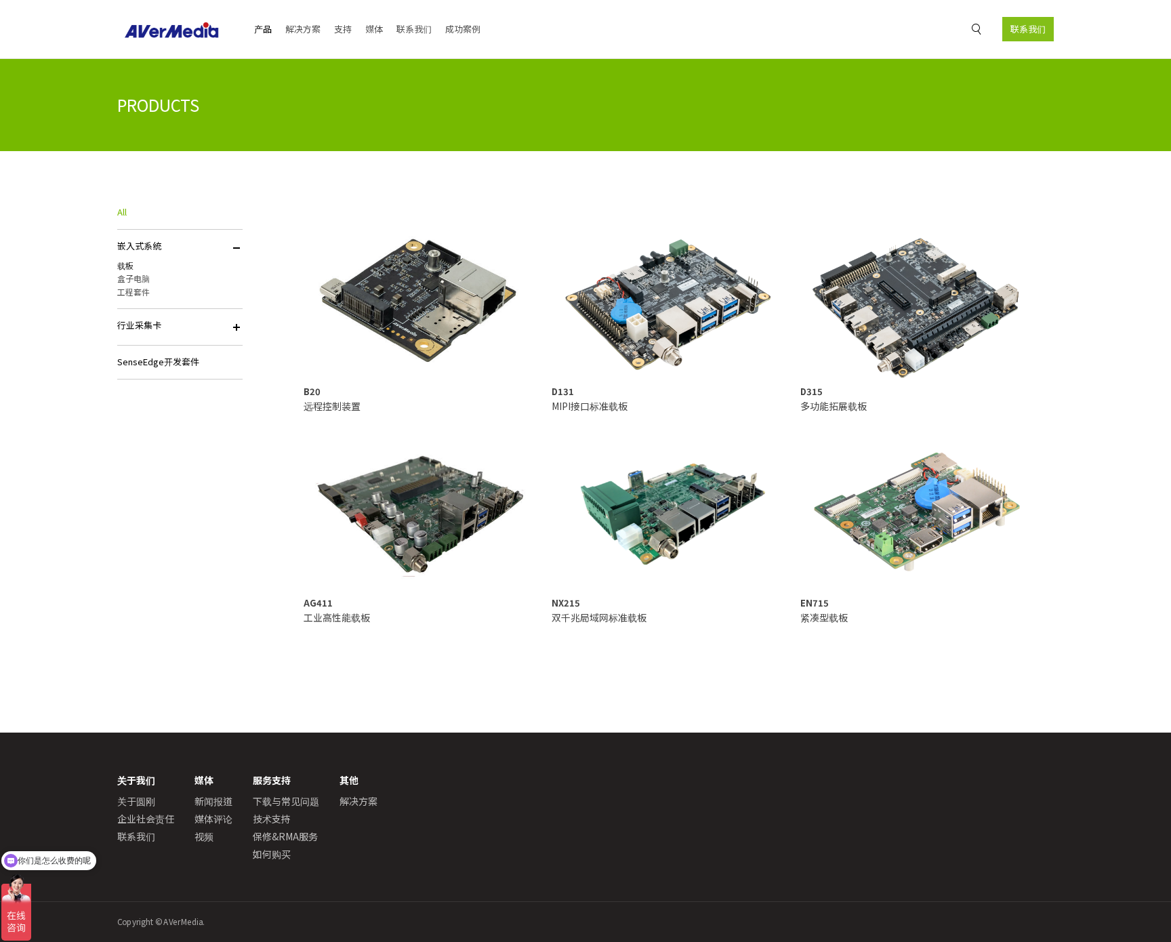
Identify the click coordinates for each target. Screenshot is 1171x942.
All (122, 211)
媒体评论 (213, 818)
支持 (343, 28)
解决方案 (303, 28)
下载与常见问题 (286, 801)
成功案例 (462, 28)
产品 (263, 28)
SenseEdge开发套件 (158, 361)
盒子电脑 (133, 278)
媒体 (374, 28)
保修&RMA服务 (285, 836)
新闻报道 (213, 801)
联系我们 (1028, 28)
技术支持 (272, 818)
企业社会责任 (145, 818)
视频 (203, 836)
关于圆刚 (136, 801)
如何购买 (272, 854)
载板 (125, 265)
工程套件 (133, 292)
